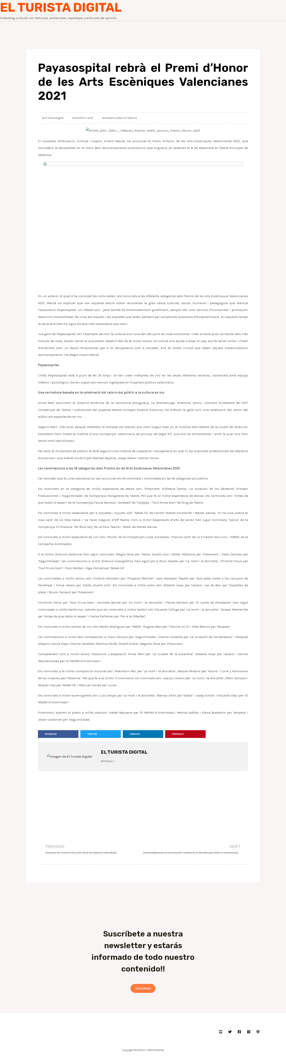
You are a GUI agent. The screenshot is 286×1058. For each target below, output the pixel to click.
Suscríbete (143, 988)
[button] (58, 734)
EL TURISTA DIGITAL (61, 7)
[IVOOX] (258, 1031)
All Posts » (107, 761)
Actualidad (108, 117)
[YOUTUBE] (220, 1031)
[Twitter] (230, 1031)
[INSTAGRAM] (248, 1031)
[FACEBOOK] (239, 1031)
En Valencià (130, 117)
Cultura (119, 117)
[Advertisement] (143, 802)
